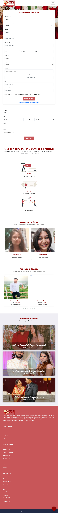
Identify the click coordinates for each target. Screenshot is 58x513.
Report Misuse (7, 438)
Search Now (29, 138)
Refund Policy (6, 455)
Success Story (7, 481)
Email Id (6, 81)
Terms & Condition (26, 94)
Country (7, 55)
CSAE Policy (6, 441)
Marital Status (8, 16)
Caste (6, 68)
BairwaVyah (35, 511)
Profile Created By (9, 23)
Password (7, 88)
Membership (6, 470)
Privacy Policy (36, 94)
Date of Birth (8, 49)
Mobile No (28, 75)
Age (4, 116)
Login (4, 464)
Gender (6, 29)
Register (5, 467)
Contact (5, 432)
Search (5, 478)
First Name (7, 36)
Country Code (8, 75)
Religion (7, 62)
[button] (54, 508)
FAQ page (5, 435)
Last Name (7, 42)
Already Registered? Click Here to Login (29, 102)
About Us (5, 484)
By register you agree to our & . (23, 94)
